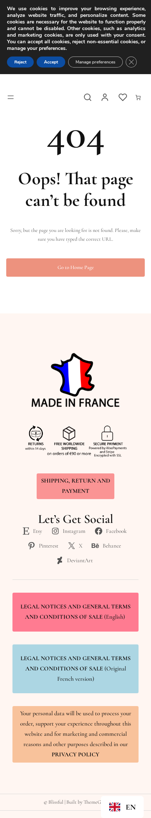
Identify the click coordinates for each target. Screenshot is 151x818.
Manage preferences (95, 62)
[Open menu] (10, 97)
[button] (122, 807)
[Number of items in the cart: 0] (138, 97)
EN (131, 807)
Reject (20, 62)
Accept (51, 62)
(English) (75, 612)
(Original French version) (75, 669)
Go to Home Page (76, 267)
